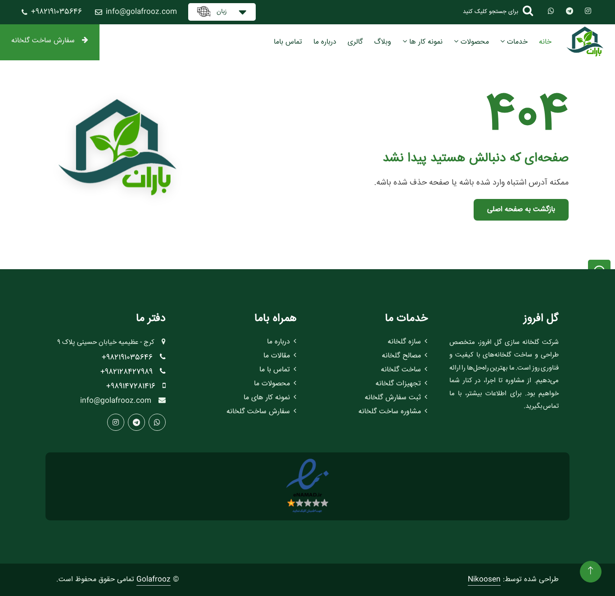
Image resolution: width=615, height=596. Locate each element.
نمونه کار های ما (267, 397)
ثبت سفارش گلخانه (393, 397)
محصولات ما (272, 383)
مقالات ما (276, 355)
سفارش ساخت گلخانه (43, 40)
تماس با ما (274, 369)
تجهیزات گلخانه (398, 383)
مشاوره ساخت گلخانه (389, 411)
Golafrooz (153, 579)
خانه (545, 42)
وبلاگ (382, 42)
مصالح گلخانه (401, 355)
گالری (355, 42)
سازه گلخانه (404, 342)
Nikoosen (484, 579)
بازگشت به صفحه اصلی (521, 209)
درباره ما (324, 42)
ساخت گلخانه (401, 369)
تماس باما (288, 42)
